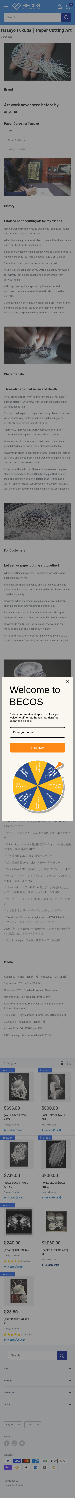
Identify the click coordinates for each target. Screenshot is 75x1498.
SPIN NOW (38, 747)
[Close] (68, 681)
